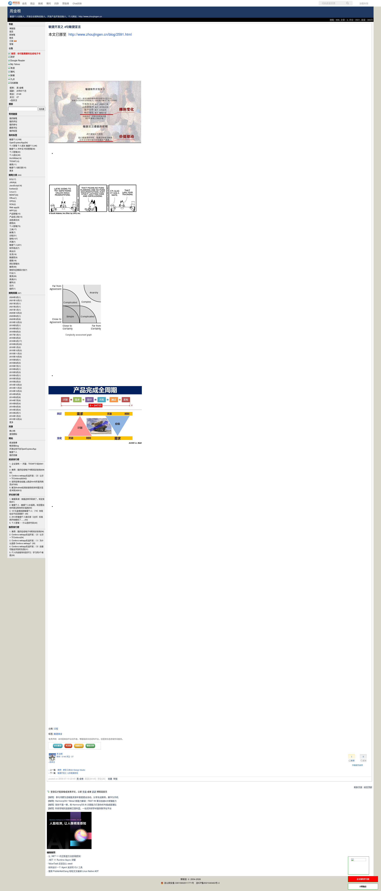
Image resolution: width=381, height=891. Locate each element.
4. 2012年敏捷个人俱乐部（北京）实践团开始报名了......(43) (26, 518)
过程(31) (13, 235)
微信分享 (90, 745)
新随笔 (12, 34)
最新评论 (13, 127)
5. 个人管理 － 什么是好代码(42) (23, 522)
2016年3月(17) (15, 340)
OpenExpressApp (18, 142)
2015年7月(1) (15, 365)
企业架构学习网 (363, 879)
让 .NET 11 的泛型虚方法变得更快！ (65, 856)
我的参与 (13, 124)
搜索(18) (13, 260)
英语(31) (13, 279)
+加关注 (52, 762)
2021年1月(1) (15, 309)
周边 (32, 3)
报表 (13, 164)
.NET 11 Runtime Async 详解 (62, 859)
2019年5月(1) (15, 325)
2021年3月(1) (15, 303)
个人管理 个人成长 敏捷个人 (23, 145)
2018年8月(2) (15, 331)
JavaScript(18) (15, 185)
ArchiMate (15, 158)
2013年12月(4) (15, 419)
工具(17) (13, 229)
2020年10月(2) (15, 312)
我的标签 (13, 130)
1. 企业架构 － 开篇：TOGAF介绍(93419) (26, 465)
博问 (48, 3)
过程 (56, 728)
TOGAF (14, 161)
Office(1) (13, 198)
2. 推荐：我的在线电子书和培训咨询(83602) (26, 471)
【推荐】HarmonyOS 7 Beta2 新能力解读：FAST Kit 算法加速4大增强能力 (82, 800)
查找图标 (13, 433)
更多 (11, 170)
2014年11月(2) (15, 387)
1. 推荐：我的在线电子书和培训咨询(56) (26, 531)
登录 (84, 791)
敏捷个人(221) (15, 244)
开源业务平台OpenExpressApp (22, 448)
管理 (11, 44)
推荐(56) (13, 266)
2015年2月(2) (15, 381)
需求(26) (13, 276)
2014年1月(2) (15, 415)
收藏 (110, 778)
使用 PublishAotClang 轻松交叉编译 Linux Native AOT (73, 871)
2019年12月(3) (15, 322)
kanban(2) (13, 188)
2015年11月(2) (15, 353)
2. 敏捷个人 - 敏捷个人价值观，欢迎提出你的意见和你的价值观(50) (26, 506)
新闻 (40, 3)
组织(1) (12, 288)
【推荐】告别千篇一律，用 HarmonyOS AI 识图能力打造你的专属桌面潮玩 (81, 804)
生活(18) (13, 254)
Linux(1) (12, 191)
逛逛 (94, 791)
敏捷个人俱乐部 (17, 167)
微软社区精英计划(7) (18, 269)
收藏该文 (78, 745)
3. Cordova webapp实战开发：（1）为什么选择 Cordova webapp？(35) (26, 542)
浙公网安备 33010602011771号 (179, 882)
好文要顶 (57, 745)
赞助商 (65, 3)
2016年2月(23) (15, 344)
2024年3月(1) (15, 297)
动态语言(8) (14, 219)
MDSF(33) (13, 194)
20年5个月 (21, 90)
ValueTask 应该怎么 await (60, 863)
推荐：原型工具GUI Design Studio (71, 770)
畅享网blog (14, 445)
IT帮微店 (363, 886)
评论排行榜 (14, 494)
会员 (24, 3)
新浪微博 (13, 442)
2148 (19, 93)
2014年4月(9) (15, 406)
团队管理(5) (14, 263)
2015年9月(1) (15, 359)
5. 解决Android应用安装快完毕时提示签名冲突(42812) (26, 489)
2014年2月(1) (15, 412)
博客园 (12, 28)
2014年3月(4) (15, 409)
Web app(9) (14, 207)
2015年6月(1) (15, 369)
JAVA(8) (12, 182)
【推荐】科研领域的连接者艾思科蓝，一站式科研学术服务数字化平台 (79, 808)
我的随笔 (13, 118)
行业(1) (12, 273)
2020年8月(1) (15, 316)
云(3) (11, 285)
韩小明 (12, 430)
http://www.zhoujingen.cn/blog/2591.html (100, 34)
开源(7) (12, 241)
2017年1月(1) (15, 334)
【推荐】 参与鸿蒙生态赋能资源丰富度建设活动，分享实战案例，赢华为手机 (82, 797)
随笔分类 (13, 174)
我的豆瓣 (13, 455)
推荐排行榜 (14, 526)
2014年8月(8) (15, 397)
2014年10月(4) (15, 390)
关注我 (68, 745)
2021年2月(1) (15, 306)
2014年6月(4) (15, 403)
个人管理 (14, 151)
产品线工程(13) (15, 216)
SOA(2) (12, 204)
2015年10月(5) (15, 356)
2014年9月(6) (15, 394)
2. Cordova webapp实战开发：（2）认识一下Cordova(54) (26, 536)
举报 (115, 778)
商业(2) (12, 251)
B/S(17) (12, 179)
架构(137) (13, 238)
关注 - (70, 756)
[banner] (12, 3)
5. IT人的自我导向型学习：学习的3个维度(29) (26, 554)
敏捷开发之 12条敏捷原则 (68, 773)
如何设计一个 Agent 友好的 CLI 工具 (65, 867)
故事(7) (12, 232)
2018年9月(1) (15, 328)
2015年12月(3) (15, 350)
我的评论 (13, 121)
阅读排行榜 (14, 459)
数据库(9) (13, 257)
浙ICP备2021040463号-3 (208, 882)
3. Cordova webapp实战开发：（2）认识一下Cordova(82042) (26, 477)
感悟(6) (12, 223)
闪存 (56, 3)
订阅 (11, 40)
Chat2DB (77, 3)
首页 (11, 31)
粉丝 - (61, 756)
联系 (11, 37)
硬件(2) (12, 282)
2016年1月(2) (15, 347)
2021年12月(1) (15, 300)
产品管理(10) (14, 213)
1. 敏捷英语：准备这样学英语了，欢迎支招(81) (26, 500)
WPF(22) (13, 210)
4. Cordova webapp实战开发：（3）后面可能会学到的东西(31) (26, 548)
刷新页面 (358, 787)
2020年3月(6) (15, 319)
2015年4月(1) (15, 375)
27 (18, 97)
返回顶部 (368, 787)
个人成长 (14, 155)
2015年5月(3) (15, 372)
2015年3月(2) (15, 378)
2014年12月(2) (15, 384)
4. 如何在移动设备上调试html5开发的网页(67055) (26, 483)
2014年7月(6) (15, 400)
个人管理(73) (14, 226)
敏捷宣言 (58, 733)
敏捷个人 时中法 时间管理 (22, 148)
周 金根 (60, 753)
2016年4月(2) (15, 337)
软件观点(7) (14, 248)
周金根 (15, 11)
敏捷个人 (15, 139)
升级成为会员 (357, 765)
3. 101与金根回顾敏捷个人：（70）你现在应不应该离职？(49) (26, 512)
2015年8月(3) (15, 362)
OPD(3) (12, 201)
